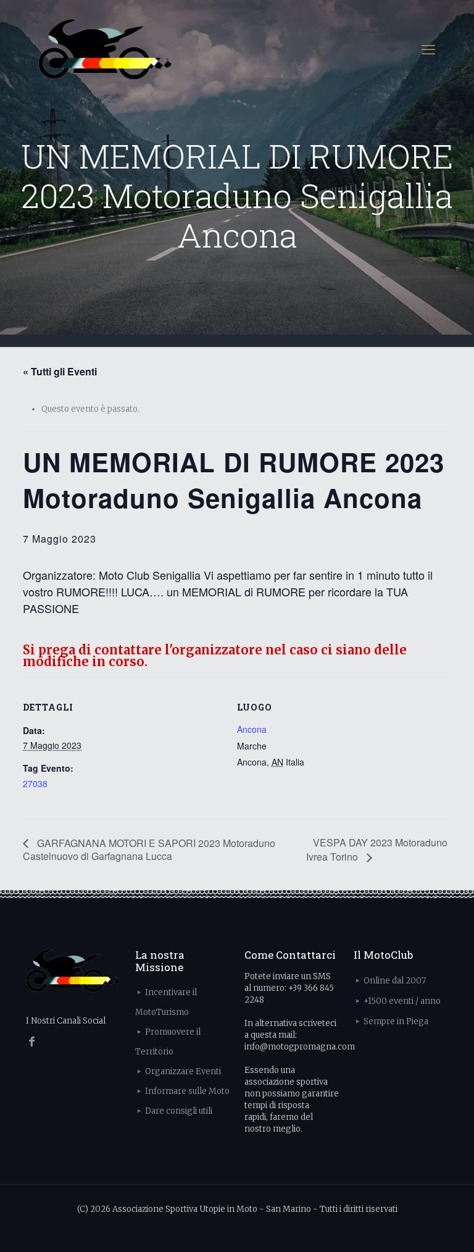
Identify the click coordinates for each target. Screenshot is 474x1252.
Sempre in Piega (396, 1021)
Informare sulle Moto (187, 1091)
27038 (35, 783)
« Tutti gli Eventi (60, 371)
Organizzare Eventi (183, 1071)
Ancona (252, 729)
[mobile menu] (428, 49)
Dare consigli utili (178, 1111)
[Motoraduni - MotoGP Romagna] (105, 49)
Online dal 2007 (395, 980)
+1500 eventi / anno (402, 1001)
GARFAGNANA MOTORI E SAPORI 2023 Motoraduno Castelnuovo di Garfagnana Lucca (149, 850)
